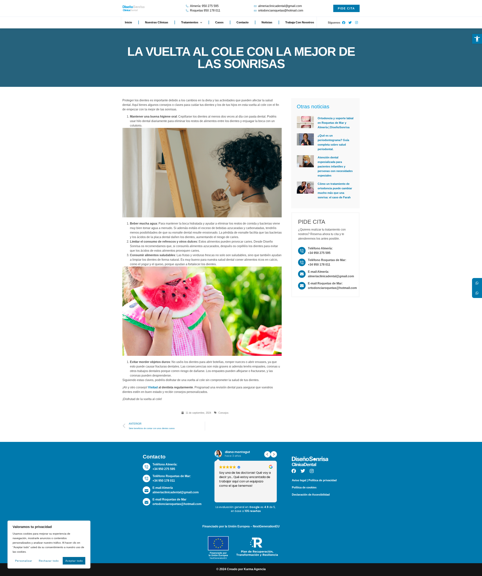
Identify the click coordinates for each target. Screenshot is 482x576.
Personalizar (23, 560)
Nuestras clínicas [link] (156, 22)
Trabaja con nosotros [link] (299, 22)
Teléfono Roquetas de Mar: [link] (327, 260)
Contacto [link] (242, 22)
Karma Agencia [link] (255, 569)
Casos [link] (219, 22)
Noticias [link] (267, 22)
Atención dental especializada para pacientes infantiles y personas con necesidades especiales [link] (335, 166)
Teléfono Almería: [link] (320, 248)
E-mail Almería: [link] (318, 271)
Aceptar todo (74, 560)
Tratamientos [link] (189, 22)
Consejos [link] (223, 412)
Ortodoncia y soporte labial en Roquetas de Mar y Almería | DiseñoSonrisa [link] (335, 123)
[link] (477, 39)
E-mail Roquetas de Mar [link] (169, 499)
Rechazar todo (49, 560)
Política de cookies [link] (304, 487)
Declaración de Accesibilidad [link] (311, 494)
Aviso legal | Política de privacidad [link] (314, 480)
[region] (49, 544)
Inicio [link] (128, 22)
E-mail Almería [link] (163, 487)
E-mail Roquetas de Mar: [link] (325, 283)
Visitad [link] (153, 387)
